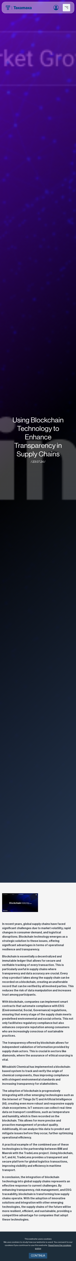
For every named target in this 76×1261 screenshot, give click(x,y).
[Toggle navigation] (66, 7)
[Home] (19, 7)
